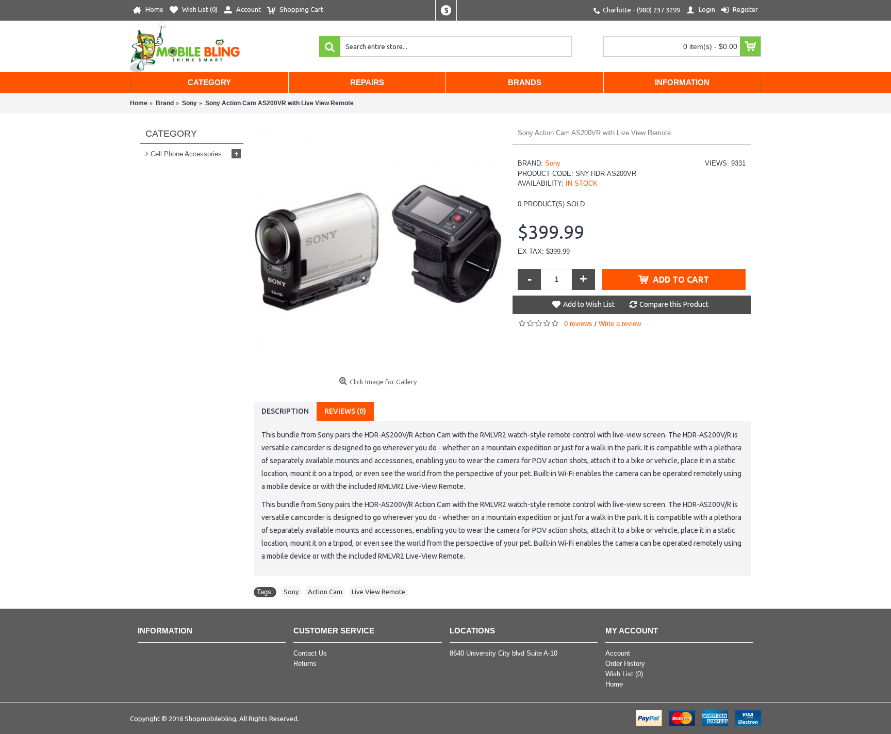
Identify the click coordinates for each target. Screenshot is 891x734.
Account (617, 653)
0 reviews (578, 324)
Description (285, 411)
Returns (305, 663)
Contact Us (310, 653)
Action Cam (325, 591)
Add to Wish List (589, 304)
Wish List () (624, 674)
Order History (625, 663)
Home (614, 684)
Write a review (620, 324)
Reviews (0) (345, 411)
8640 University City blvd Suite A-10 (503, 653)
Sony (552, 163)
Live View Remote (378, 591)
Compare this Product (673, 304)
